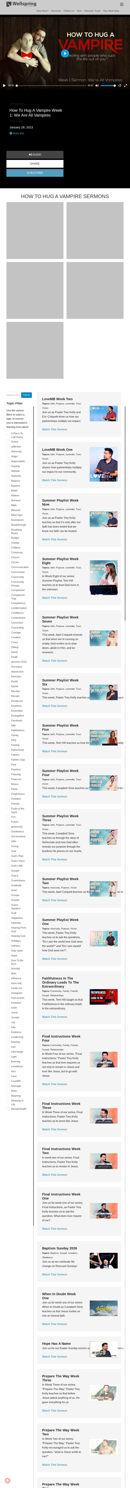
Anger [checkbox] (14, 456)
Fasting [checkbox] (15, 744)
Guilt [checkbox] (13, 913)
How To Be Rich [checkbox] (17, 962)
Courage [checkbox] (16, 632)
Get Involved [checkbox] (18, 836)
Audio (36, 154)
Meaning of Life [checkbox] (17, 1102)
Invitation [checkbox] (16, 1002)
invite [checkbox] (14, 1007)
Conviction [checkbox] (17, 622)
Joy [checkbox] (13, 1022)
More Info (18, 133)
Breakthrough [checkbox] (18, 524)
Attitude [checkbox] (15, 471)
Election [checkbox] (15, 691)
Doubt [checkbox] (14, 681)
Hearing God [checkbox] (18, 935)
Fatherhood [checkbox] (17, 749)
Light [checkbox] (13, 1056)
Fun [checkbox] (13, 816)
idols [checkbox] (13, 973)
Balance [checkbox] (15, 480)
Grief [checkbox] (14, 890)
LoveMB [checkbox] (15, 1081)
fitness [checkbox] (14, 784)
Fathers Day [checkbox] (18, 759)
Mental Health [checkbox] (18, 1108)
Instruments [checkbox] (17, 997)
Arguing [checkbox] (15, 466)
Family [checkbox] (15, 735)
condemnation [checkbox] (19, 608)
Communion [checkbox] (18, 572)
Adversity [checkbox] (16, 451)
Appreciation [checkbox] (18, 461)
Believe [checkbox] (15, 495)
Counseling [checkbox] (17, 627)
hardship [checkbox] (16, 922)
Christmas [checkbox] (17, 552)
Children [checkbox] (15, 547)
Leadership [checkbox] (17, 1037)
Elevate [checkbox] (15, 696)
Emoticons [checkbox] (17, 700)
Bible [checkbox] (14, 505)
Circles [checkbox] (15, 562)
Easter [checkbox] (14, 686)
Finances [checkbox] (16, 779)
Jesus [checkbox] (14, 1012)
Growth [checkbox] (15, 900)
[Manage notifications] (7, 1480)
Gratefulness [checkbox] (18, 880)
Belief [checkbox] (14, 490)
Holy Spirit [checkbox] (17, 950)
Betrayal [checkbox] (15, 500)
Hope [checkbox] (14, 955)
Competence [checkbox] (18, 603)
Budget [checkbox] (15, 537)
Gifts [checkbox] (13, 841)
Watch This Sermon (54, 429)
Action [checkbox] (14, 441)
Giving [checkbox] (14, 846)
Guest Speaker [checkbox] (15, 906)
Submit (26, 395)
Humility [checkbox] (15, 968)
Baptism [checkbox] (15, 485)
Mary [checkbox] (14, 1090)
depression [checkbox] (17, 671)
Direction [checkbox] (16, 676)
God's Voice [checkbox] (18, 860)
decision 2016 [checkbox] (18, 661)
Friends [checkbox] (15, 803)
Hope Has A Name (56, 1343)
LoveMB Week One (57, 449)
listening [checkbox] (15, 1061)
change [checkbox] (15, 542)
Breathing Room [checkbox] (16, 531)
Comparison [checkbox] (18, 590)
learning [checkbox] (15, 1041)
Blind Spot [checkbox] (16, 515)
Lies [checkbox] (13, 1046)
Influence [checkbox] (16, 978)
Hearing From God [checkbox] (18, 929)
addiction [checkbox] (16, 446)
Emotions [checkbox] (16, 705)
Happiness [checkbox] (17, 917)
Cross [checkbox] (14, 642)
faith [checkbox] (13, 725)
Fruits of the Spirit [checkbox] (17, 810)
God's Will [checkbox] (16, 865)
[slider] (51, 85)
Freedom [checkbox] (16, 798)
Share (35, 163)
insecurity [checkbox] (16, 983)
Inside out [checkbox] (16, 988)
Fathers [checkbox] (15, 754)
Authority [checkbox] (16, 475)
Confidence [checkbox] (17, 612)
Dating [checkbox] (14, 647)
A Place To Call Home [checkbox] (17, 435)
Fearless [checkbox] (16, 769)
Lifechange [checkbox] (17, 1051)
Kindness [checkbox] (16, 1032)
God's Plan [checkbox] (17, 856)
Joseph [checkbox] (15, 1017)
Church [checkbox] (15, 557)
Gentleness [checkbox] (17, 831)
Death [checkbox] (14, 656)
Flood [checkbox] (14, 789)
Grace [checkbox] (14, 875)
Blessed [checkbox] (15, 510)
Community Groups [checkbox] (17, 583)
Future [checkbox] (14, 821)
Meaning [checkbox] (16, 1095)
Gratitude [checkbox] (16, 885)
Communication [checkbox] (20, 567)
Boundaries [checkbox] (17, 519)
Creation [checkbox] (15, 637)
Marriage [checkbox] (16, 1085)
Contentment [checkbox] (18, 617)
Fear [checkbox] (13, 764)
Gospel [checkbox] (15, 870)
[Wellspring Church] (21, 5)
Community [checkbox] (17, 576)
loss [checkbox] (13, 1071)
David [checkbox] (14, 652)
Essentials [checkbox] (17, 710)
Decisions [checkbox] (16, 666)
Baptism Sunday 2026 (59, 1248)
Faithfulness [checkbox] (18, 730)
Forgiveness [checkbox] (18, 793)
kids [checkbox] (13, 1027)
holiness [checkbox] (15, 945)
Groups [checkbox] (15, 895)
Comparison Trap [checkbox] (18, 597)
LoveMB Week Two (57, 399)
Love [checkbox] (14, 1076)
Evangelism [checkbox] (17, 715)
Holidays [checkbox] (16, 940)
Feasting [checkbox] (16, 774)
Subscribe (35, 172)
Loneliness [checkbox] (17, 1066)
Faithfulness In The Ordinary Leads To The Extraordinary (60, 982)
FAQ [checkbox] (13, 740)
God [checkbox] (13, 851)
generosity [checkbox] (17, 826)
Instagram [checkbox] (16, 992)
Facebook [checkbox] (16, 720)
